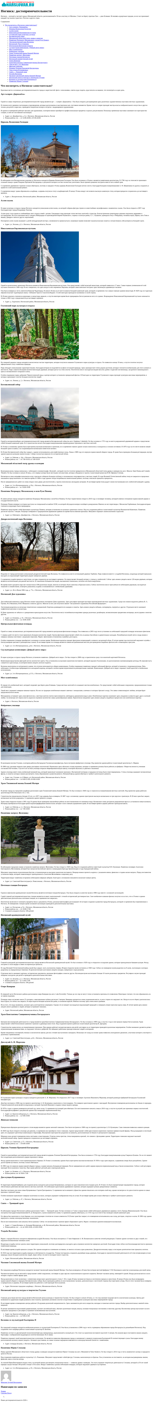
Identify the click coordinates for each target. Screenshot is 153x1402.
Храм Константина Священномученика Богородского (28, 62)
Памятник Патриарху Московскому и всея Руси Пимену (29, 40)
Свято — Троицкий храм (18, 72)
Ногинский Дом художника (19, 44)
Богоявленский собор (16, 36)
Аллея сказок (14, 31)
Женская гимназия (15, 66)
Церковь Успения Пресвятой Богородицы (24, 68)
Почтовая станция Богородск (19, 57)
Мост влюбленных (15, 49)
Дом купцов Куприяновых (18, 70)
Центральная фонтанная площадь (21, 46)
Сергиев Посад (6, 1393)
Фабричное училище (16, 51)
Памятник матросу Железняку (19, 55)
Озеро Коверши (14, 61)
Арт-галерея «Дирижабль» (18, 27)
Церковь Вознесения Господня (20, 29)
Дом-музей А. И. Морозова (18, 64)
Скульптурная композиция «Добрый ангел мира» (26, 47)
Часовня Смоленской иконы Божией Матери (25, 76)
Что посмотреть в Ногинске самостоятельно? (21, 25)
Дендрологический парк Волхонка (21, 42)
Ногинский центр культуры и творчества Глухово (27, 77)
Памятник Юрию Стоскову (18, 81)
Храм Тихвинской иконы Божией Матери (24, 53)
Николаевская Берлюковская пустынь (22, 32)
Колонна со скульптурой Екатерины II (22, 79)
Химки (3, 1391)
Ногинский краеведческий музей (21, 59)
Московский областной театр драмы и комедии (26, 38)
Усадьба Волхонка (15, 74)
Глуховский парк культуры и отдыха (22, 34)
